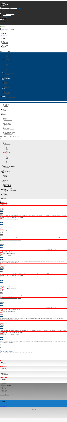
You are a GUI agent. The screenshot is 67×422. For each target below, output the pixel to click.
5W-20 (6, 67)
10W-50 (7, 58)
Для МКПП (5, 76)
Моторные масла (4, 103)
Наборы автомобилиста (7, 142)
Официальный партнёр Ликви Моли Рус (7, 385)
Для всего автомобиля (6, 81)
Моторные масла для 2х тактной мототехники (9, 97)
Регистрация (2, 19)
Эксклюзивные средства (7, 115)
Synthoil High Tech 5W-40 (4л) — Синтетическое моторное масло (8, 253)
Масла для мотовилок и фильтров (8, 134)
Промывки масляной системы (7, 123)
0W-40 (6, 60)
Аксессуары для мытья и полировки (8, 120)
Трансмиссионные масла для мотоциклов (8, 133)
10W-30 (7, 164)
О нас (2, 362)
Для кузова (5, 82)
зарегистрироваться (7, 51)
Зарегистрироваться (3, 17)
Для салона (5, 83)
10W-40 (11, 29)
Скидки (3, 5)
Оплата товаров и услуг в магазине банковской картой (6, 351)
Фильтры (3, 197)
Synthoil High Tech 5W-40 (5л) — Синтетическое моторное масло (8, 230)
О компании (4, 2)
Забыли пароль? (2, 10)
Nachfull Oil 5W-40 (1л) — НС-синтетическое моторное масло (8, 288)
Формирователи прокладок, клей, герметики (9, 129)
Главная (3, 41)
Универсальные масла (6, 59)
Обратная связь (4, 391)
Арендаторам (4, 388)
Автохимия (3, 88)
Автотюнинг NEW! (5, 45)
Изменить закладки (5, 42)
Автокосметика (4, 114)
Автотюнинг (3, 141)
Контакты (3, 3)
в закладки (2, 209)
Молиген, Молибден (6, 53)
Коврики (5, 143)
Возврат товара (4, 369)
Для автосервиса (4, 198)
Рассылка (3, 381)
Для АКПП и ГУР (6, 77)
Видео (3, 386)
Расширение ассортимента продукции (4, 354)
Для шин (5, 119)
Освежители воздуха (6, 86)
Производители (4, 373)
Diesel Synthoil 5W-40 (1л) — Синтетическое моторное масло (8, 265)
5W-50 (6, 63)
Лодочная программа (5, 195)
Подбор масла (4, 1)
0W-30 (6, 70)
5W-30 (13, 29)
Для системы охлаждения (7, 93)
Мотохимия (5, 100)
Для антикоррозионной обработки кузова (9, 95)
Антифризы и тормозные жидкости (6, 78)
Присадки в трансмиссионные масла (8, 90)
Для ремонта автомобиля (7, 128)
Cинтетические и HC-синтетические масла (9, 73)
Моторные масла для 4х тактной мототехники (9, 98)
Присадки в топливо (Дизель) (7, 92)
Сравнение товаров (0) (3, 203)
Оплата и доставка (5, 4)
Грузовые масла (4, 72)
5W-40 (8, 29)
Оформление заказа (5, 43)
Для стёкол (5, 84)
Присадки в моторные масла (7, 124)
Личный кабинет (4, 379)
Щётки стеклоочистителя (7, 144)
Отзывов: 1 (9, 255)
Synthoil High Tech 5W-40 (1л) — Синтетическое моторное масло (8, 311)
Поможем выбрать (4, 390)
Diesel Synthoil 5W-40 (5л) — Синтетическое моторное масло (8, 207)
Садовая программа (4, 194)
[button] (1, 7)
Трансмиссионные (4, 110)
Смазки (3, 79)
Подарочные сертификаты (5, 374)
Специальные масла (6, 106)
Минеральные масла (6, 74)
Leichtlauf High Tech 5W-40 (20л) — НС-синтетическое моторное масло (9, 334)
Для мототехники (4, 96)
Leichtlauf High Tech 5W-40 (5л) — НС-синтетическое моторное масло (9, 219)
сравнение (2, 210)
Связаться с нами (4, 368)
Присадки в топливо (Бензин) (7, 91)
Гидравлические (4, 109)
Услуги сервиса (4, 49)
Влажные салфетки (6, 87)
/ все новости (4, 344)
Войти (1, 51)
